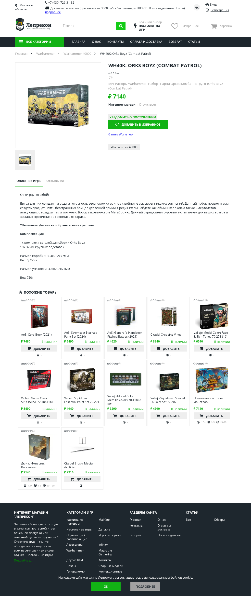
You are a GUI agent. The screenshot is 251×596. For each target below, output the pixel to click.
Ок (106, 586)
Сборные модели (111, 566)
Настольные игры (79, 529)
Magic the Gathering (105, 552)
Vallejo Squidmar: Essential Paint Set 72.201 (81, 400)
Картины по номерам (74, 521)
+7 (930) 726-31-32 (61, 2)
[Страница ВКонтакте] (197, 7)
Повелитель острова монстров (209, 400)
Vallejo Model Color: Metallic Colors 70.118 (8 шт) (124, 400)
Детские (104, 529)
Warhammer (75, 550)
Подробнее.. (23, 560)
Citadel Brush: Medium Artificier (79, 465)
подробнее (53, 12)
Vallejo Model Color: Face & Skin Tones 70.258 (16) (211, 334)
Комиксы (105, 560)
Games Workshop (120, 134)
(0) (111, 77)
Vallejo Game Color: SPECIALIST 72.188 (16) (37, 400)
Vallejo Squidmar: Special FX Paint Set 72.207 (168, 400)
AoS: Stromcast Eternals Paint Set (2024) (80, 334)
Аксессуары (74, 545)
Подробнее (145, 586)
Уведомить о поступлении (133, 117)
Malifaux (104, 520)
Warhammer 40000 (124, 147)
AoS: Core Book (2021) (36, 335)
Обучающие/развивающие (76, 537)
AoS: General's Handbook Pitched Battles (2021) (124, 334)
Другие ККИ (74, 560)
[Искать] (121, 26)
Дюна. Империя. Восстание (33, 465)
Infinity (103, 545)
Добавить (42, 349)
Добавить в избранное (141, 124)
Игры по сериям (110, 535)
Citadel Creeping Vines (166, 335)
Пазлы (71, 566)
